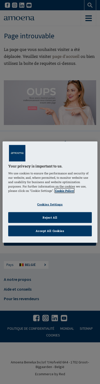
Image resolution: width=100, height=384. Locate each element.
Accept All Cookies (50, 231)
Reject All (50, 217)
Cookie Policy (64, 191)
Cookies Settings (50, 204)
